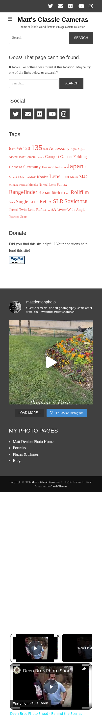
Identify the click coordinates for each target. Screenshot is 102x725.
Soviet (71, 201)
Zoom (23, 216)
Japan (75, 166)
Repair (44, 192)
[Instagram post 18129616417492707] (51, 362)
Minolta (33, 184)
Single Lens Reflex (34, 201)
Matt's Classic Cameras (53, 19)
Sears (12, 202)
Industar (60, 167)
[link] (17, 670)
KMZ (21, 177)
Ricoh (56, 193)
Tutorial (13, 210)
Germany (32, 166)
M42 (83, 176)
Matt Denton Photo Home (33, 441)
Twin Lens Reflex (32, 210)
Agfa (73, 149)
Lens (54, 176)
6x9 (19, 149)
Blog (17, 460)
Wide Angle (76, 210)
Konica (42, 177)
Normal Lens (47, 184)
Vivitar (61, 210)
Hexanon (48, 167)
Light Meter (69, 177)
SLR (58, 201)
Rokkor (65, 193)
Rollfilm (80, 192)
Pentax (62, 184)
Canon (40, 157)
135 (36, 147)
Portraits (19, 448)
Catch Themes (59, 486)
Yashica (14, 216)
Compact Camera (58, 156)
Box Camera (27, 157)
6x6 (12, 148)
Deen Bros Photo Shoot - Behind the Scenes (51, 671)
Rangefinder (23, 192)
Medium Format (18, 184)
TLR (84, 202)
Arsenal (13, 157)
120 (26, 148)
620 (45, 149)
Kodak (31, 177)
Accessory (59, 148)
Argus (80, 149)
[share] (84, 669)
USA (51, 209)
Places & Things (26, 454)
